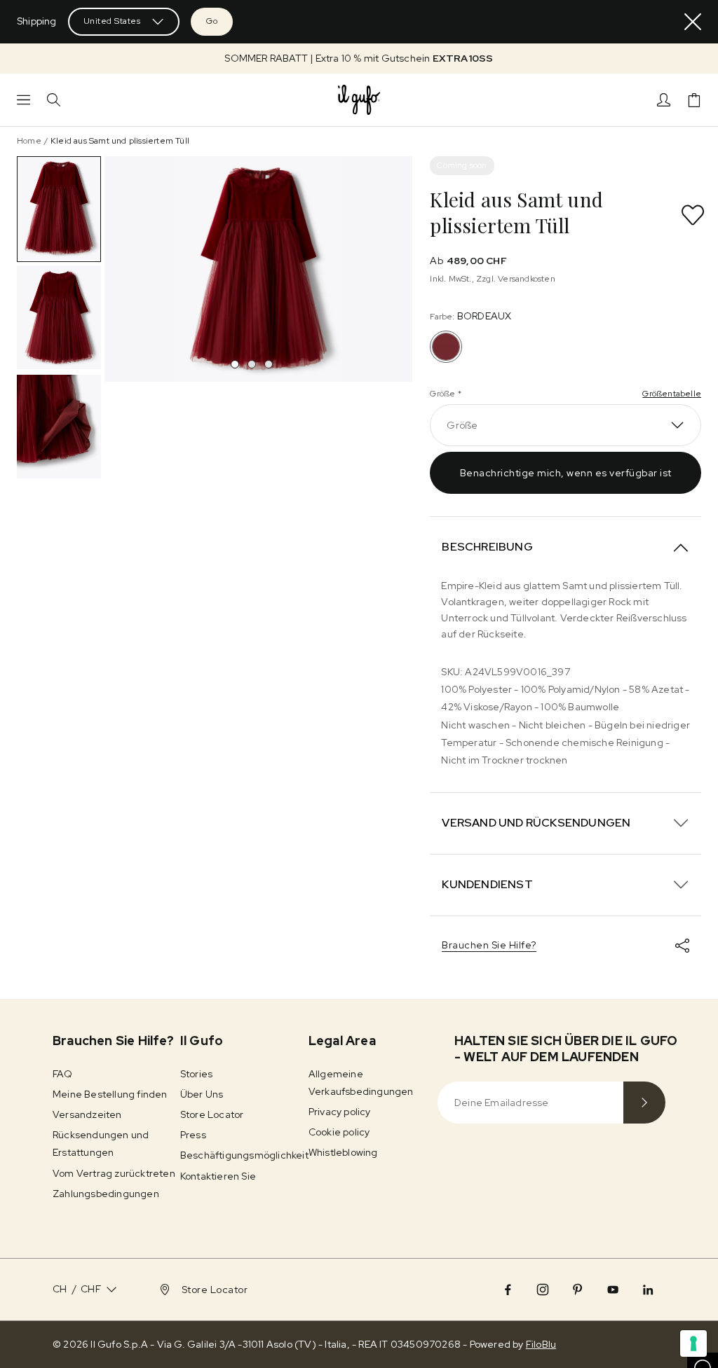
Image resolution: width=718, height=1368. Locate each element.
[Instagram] (542, 1289)
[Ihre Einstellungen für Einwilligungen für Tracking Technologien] (693, 1343)
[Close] (692, 21)
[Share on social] (682, 946)
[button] (359, 58)
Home (29, 140)
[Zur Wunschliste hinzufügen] (693, 215)
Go (211, 21)
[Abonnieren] (644, 1103)
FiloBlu (541, 1344)
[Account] (663, 99)
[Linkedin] (647, 1289)
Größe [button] (462, 425)
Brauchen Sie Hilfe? (489, 945)
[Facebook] (507, 1289)
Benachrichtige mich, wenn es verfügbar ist (566, 473)
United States (112, 21)
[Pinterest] (577, 1289)
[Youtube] (612, 1289)
